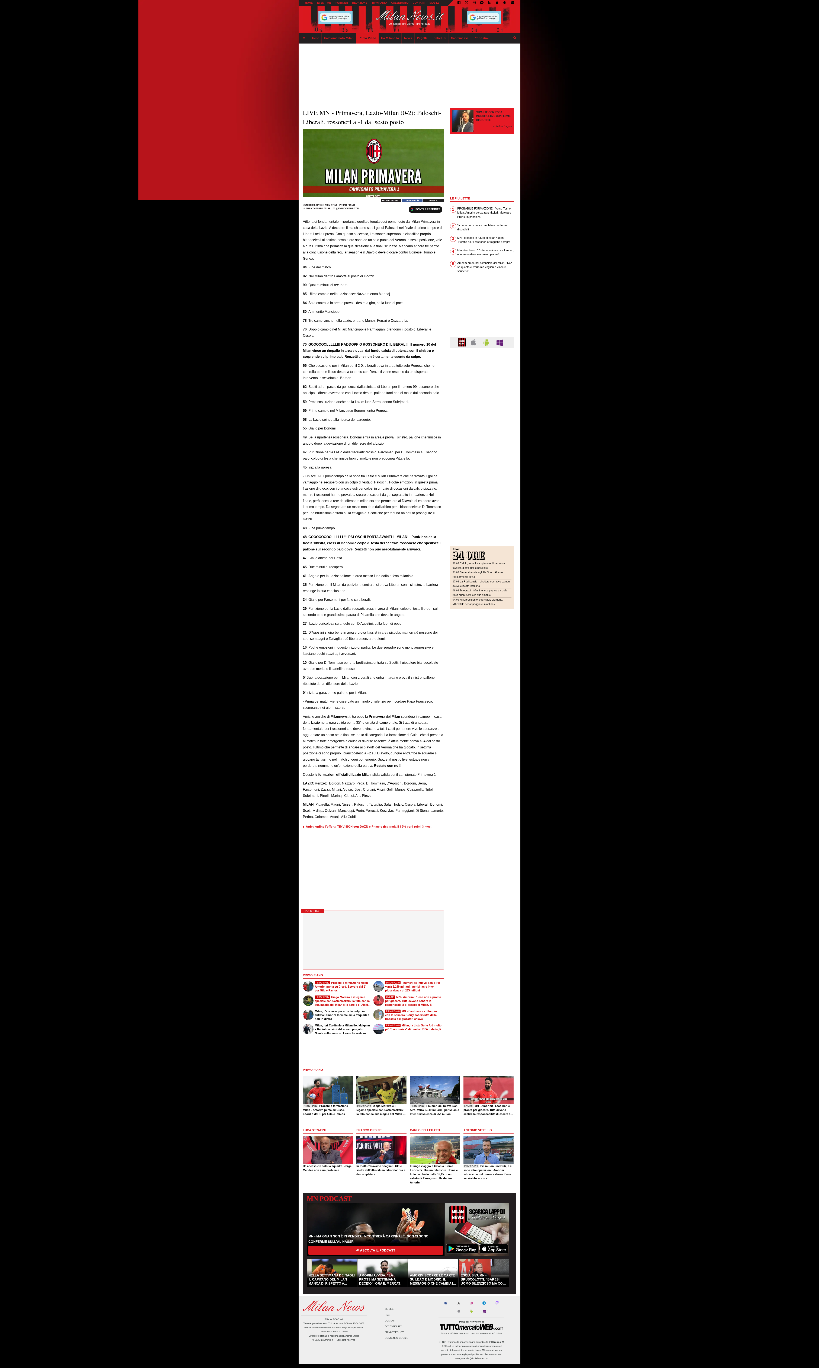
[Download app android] (505, 3)
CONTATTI (419, 2)
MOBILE (434, 2)
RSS (387, 1315)
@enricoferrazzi (347, 208)
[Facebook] (459, 3)
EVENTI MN (324, 2)
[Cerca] (515, 38)
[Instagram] (474, 3)
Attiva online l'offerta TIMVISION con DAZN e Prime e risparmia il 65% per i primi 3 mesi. (369, 826)
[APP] (462, 342)
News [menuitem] (408, 38)
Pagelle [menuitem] (422, 38)
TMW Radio (379, 2)
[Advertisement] (482, 377)
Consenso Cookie (396, 1338)
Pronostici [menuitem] (481, 38)
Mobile (389, 1309)
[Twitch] (490, 3)
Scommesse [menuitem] (460, 38)
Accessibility (393, 1326)
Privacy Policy (394, 1332)
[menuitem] (304, 38)
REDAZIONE (359, 2)
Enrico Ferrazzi (316, 208)
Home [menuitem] (315, 38)
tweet (432, 200)
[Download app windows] (512, 3)
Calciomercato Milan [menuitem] (339, 38)
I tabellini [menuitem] (439, 38)
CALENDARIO (399, 2)
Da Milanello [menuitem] (390, 38)
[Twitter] (467, 3)
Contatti (390, 1320)
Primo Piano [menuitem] (367, 38)
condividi (411, 200)
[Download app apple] (497, 3)
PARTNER (341, 2)
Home (309, 2)
